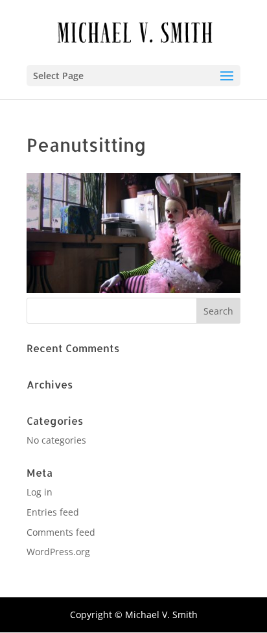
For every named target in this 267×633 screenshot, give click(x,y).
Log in (39, 492)
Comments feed (61, 532)
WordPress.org (58, 551)
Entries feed (53, 512)
